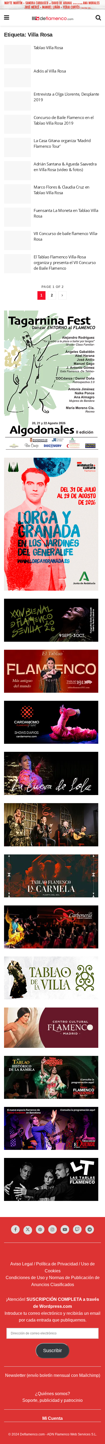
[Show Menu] (6, 18)
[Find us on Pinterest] (40, 1229)
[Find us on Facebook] (15, 1229)
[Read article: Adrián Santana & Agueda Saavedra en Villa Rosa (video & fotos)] (17, 170)
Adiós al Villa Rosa (50, 71)
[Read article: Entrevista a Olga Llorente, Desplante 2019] (17, 101)
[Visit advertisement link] (52, 5)
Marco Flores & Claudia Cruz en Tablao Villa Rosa (61, 189)
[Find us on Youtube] (65, 1229)
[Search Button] (98, 18)
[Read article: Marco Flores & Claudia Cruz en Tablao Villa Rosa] (17, 194)
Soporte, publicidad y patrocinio (52, 1400)
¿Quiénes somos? (52, 1393)
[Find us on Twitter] (27, 1230)
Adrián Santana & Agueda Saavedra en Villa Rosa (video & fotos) (65, 166)
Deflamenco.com (32, 1434)
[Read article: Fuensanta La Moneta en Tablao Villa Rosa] (17, 217)
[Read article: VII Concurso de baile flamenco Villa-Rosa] (17, 240)
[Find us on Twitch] (77, 1229)
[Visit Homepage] (52, 18)
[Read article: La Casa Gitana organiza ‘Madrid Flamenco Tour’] (17, 147)
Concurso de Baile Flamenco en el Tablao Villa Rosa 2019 (63, 120)
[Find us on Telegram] (89, 1229)
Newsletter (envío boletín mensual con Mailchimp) (52, 1375)
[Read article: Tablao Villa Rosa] (17, 54)
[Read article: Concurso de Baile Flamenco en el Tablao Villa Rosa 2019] (17, 124)
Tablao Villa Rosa (48, 47)
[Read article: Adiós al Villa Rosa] (17, 78)
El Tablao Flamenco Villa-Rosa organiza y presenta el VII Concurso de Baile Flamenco (65, 262)
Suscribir (52, 1350)
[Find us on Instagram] (52, 1229)
